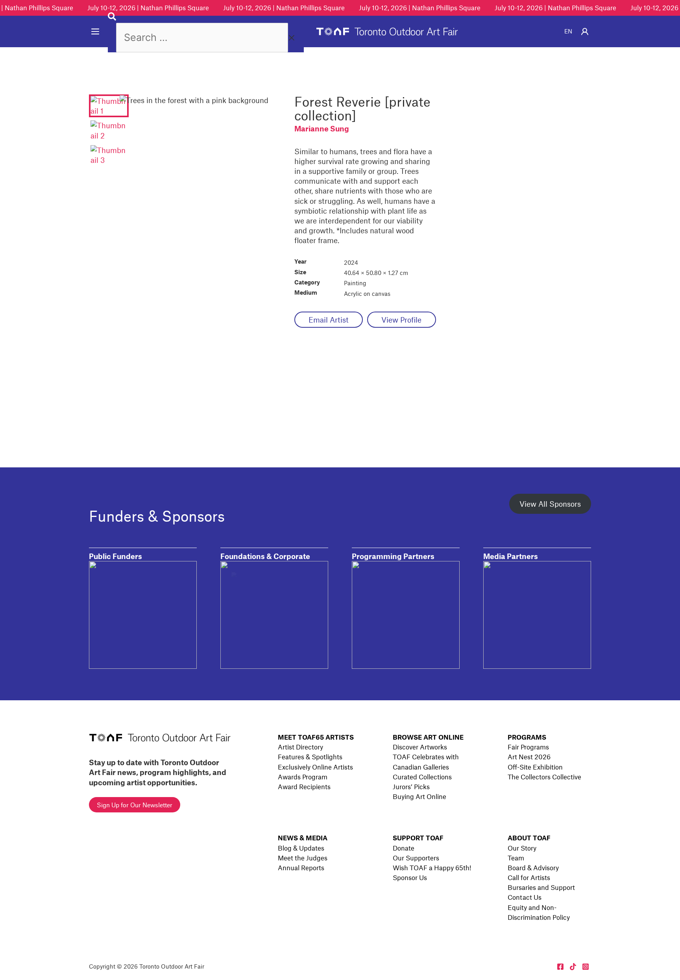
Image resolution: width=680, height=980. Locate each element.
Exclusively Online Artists (315, 767)
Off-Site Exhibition (535, 767)
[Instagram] (585, 966)
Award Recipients (304, 786)
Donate (403, 848)
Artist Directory (300, 747)
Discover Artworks (420, 747)
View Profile (401, 319)
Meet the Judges (302, 858)
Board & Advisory (533, 867)
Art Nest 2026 (529, 756)
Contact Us (524, 897)
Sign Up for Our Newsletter (134, 804)
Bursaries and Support (541, 887)
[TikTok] (572, 966)
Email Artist (329, 319)
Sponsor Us (410, 877)
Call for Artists (529, 877)
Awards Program (302, 777)
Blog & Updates (301, 848)
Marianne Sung (321, 128)
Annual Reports (301, 867)
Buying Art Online (419, 796)
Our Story (522, 848)
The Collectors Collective (544, 777)
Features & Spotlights (310, 756)
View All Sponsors (550, 503)
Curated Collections (422, 777)
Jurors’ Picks (411, 786)
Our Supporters (416, 858)
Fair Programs (528, 747)
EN (568, 31)
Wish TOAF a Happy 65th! (432, 867)
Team (516, 858)
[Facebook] (560, 966)
